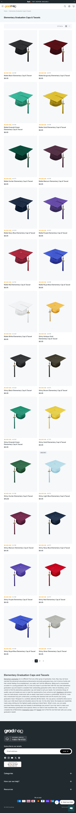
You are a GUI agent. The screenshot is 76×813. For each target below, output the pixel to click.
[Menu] (2, 6)
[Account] (69, 6)
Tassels (38, 710)
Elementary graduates (11, 679)
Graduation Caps (27, 710)
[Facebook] (5, 758)
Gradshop (11, 807)
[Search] (65, 6)
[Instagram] (8, 758)
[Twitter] (15, 758)
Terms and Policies (66, 807)
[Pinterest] (19, 758)
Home (5, 11)
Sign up (65, 751)
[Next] (43, 661)
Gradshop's (60, 692)
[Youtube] (12, 758)
